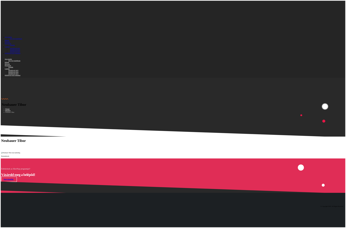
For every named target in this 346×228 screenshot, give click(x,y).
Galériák (7, 47)
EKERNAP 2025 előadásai (12, 53)
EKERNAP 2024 (15, 50)
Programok (8, 43)
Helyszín (7, 42)
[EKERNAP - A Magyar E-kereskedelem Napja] (12, 24)
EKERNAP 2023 (15, 51)
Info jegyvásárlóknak (16, 38)
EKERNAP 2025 (15, 48)
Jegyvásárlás (8, 37)
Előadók (12, 45)
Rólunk (7, 40)
